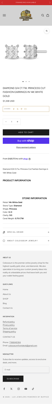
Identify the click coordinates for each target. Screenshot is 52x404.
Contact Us (8, 308)
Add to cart (26, 132)
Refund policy (9, 322)
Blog (5, 303)
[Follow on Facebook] (4, 388)
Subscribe (13, 379)
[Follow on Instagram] (18, 388)
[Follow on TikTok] (33, 388)
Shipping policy (9, 331)
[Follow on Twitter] (11, 388)
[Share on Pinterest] (21, 109)
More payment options (26, 147)
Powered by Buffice (38, 397)
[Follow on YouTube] (25, 388)
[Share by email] (25, 109)
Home (5, 289)
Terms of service (10, 328)
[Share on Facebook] (14, 109)
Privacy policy (9, 325)
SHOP (5, 299)
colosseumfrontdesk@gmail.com (22, 345)
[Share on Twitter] (18, 109)
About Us (7, 294)
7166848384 (15, 342)
